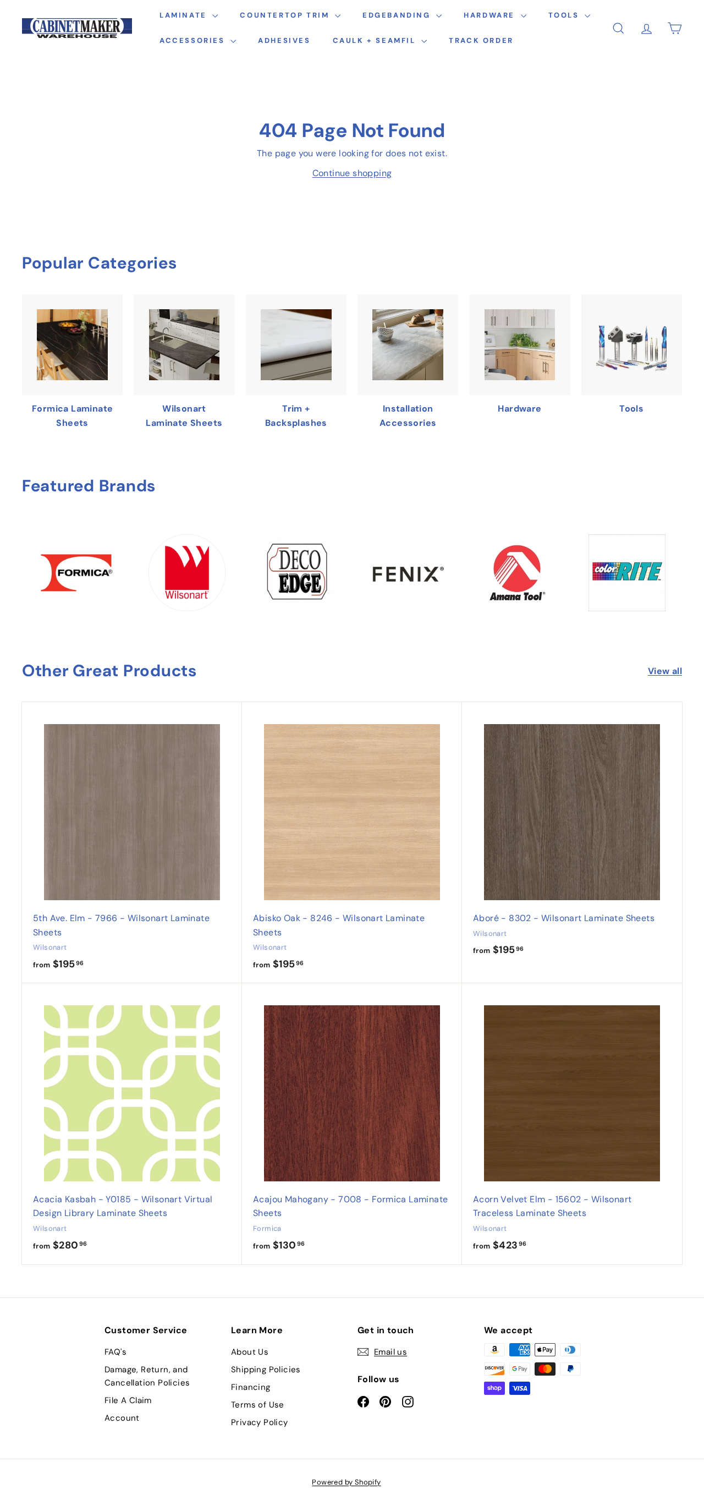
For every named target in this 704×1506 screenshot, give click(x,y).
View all (665, 671)
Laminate (185, 15)
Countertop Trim (286, 15)
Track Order (481, 40)
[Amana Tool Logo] (517, 572)
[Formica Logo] (77, 572)
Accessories (194, 40)
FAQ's (116, 1351)
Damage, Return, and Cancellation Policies (147, 1376)
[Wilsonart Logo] (187, 572)
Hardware (491, 15)
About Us (249, 1351)
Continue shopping (352, 173)
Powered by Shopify (346, 1482)
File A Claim (128, 1400)
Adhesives (284, 40)
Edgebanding (397, 15)
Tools (565, 15)
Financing (251, 1387)
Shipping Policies (266, 1369)
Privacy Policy (259, 1422)
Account (122, 1417)
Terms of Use (257, 1404)
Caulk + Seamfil (376, 40)
